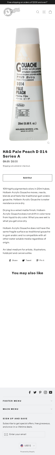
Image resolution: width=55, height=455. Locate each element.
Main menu (11, 409)
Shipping (6, 166)
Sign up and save (15, 418)
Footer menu (12, 401)
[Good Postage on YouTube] (50, 392)
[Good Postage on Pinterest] (40, 392)
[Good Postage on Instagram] (45, 392)
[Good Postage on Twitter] (35, 392)
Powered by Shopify (27, 452)
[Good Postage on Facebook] (29, 392)
